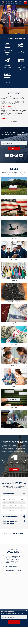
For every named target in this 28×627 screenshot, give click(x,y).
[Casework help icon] (7, 46)
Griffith (13, 2)
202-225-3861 (14, 561)
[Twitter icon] (12, 155)
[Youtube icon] (21, 155)
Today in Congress (10, 516)
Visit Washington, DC (20, 67)
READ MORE (4, 118)
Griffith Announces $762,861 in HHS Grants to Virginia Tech (12, 102)
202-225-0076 (12, 563)
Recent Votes (8, 494)
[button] (3, 461)
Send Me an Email (7, 67)
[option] (14, 459)
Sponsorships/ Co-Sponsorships (10, 522)
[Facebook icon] (7, 155)
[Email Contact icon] (7, 61)
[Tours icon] (20, 61)
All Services (14, 469)
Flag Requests (20, 52)
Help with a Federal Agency (7, 52)
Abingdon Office (11, 566)
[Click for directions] (14, 598)
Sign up (14, 148)
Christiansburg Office (13, 570)
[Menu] (25, 2)
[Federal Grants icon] (7, 76)
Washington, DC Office (13, 556)
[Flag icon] (20, 46)
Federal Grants (7, 82)
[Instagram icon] (16, 155)
